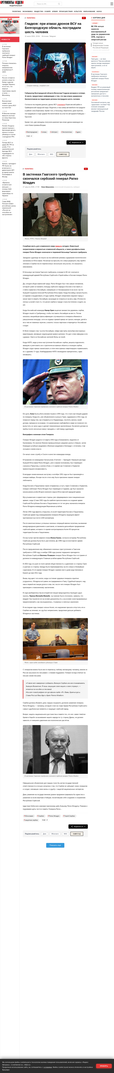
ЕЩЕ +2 (29, 136)
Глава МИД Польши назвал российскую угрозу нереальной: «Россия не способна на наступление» (9, 208)
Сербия (40, 816)
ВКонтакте (41, 154)
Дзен (30, 154)
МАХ (51, 154)
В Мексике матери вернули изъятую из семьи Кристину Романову (9, 117)
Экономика (27, 11)
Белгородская (31, 132)
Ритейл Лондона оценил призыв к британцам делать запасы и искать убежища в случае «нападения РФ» (9, 131)
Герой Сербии (69, 816)
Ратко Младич (53, 816)
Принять (104, 1066)
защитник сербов (31, 820)
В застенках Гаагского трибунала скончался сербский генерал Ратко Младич (8, 52)
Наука (99, 11)
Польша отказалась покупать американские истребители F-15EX (9, 67)
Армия (55, 11)
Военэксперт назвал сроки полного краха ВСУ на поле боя (9, 104)
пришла (58, 246)
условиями (48, 1067)
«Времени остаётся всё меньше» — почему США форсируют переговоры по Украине (7, 189)
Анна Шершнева (47, 187)
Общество (38, 11)
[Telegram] (100, 4)
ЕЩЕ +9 (45, 820)
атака (43, 132)
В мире (48, 11)
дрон (78, 132)
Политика (16, 11)
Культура (78, 11)
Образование (89, 11)
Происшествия (66, 11)
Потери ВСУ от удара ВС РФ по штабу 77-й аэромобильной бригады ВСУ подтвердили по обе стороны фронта (8, 150)
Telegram (52, 36)
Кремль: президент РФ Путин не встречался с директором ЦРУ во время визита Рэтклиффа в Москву (9, 170)
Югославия (28, 816)
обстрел (53, 132)
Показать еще (55, 845)
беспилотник (66, 132)
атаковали (61, 104)
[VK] (106, 4)
